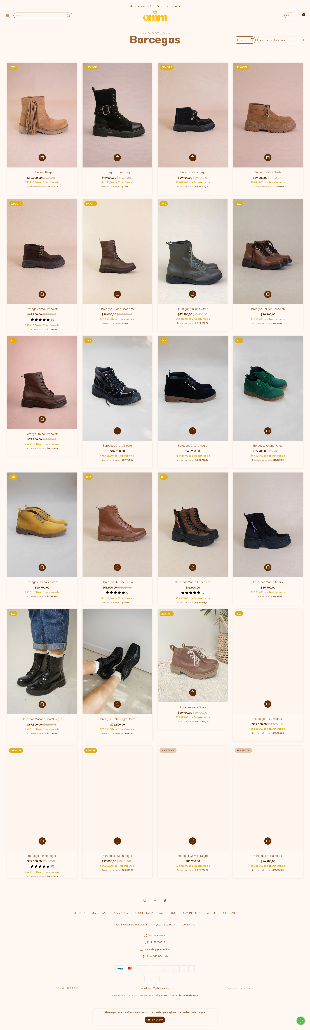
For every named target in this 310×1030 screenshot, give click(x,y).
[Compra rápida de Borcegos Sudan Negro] (117, 841)
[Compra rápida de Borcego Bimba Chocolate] (42, 419)
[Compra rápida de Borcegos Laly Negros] (267, 704)
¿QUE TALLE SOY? (164, 924)
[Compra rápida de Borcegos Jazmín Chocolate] (267, 294)
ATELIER (212, 912)
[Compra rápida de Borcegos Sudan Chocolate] (117, 294)
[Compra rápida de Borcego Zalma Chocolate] (42, 294)
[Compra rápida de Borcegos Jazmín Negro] (192, 841)
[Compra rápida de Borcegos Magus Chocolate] (192, 567)
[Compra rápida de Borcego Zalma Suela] (267, 157)
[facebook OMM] (155, 900)
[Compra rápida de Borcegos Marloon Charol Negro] (42, 704)
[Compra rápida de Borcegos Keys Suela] (192, 692)
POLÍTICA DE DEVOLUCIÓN (131, 924)
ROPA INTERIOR (191, 912)
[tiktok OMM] (165, 900)
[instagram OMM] (145, 900)
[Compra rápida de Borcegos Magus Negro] (267, 567)
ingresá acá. (163, 995)
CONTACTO (188, 924)
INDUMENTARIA (143, 912)
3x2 (94, 912)
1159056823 (158, 942)
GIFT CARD (230, 912)
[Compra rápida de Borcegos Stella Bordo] (267, 841)
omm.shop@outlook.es (158, 949)
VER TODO (79, 912)
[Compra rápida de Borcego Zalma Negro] (192, 157)
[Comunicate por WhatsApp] (301, 1021)
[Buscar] (68, 16)
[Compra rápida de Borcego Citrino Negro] (42, 841)
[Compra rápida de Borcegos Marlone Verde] (192, 294)
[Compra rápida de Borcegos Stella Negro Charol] (117, 704)
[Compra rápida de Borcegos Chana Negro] (192, 430)
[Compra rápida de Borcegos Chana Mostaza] (42, 567)
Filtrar (239, 39)
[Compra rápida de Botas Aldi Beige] (42, 157)
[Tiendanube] (155, 989)
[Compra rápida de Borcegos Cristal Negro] (117, 430)
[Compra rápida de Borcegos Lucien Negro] (117, 157)
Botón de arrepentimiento (185, 995)
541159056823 (157, 935)
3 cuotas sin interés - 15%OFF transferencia (155, 6)
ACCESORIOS (167, 912)
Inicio (141, 33)
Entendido (154, 1019)
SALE (105, 912)
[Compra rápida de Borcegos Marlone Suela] (117, 567)
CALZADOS (153, 33)
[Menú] (8, 15)
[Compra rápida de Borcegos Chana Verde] (267, 430)
